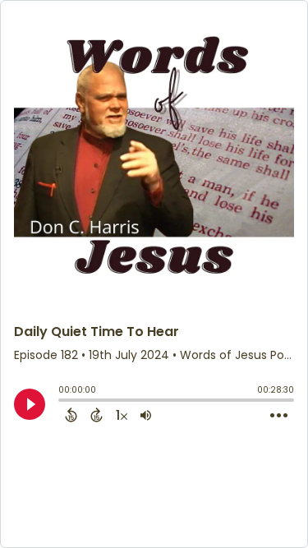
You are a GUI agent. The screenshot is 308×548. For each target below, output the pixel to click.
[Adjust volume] (146, 415)
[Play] (29, 404)
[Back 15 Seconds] (71, 415)
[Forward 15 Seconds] (96, 415)
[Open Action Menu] (279, 416)
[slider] (62, 402)
